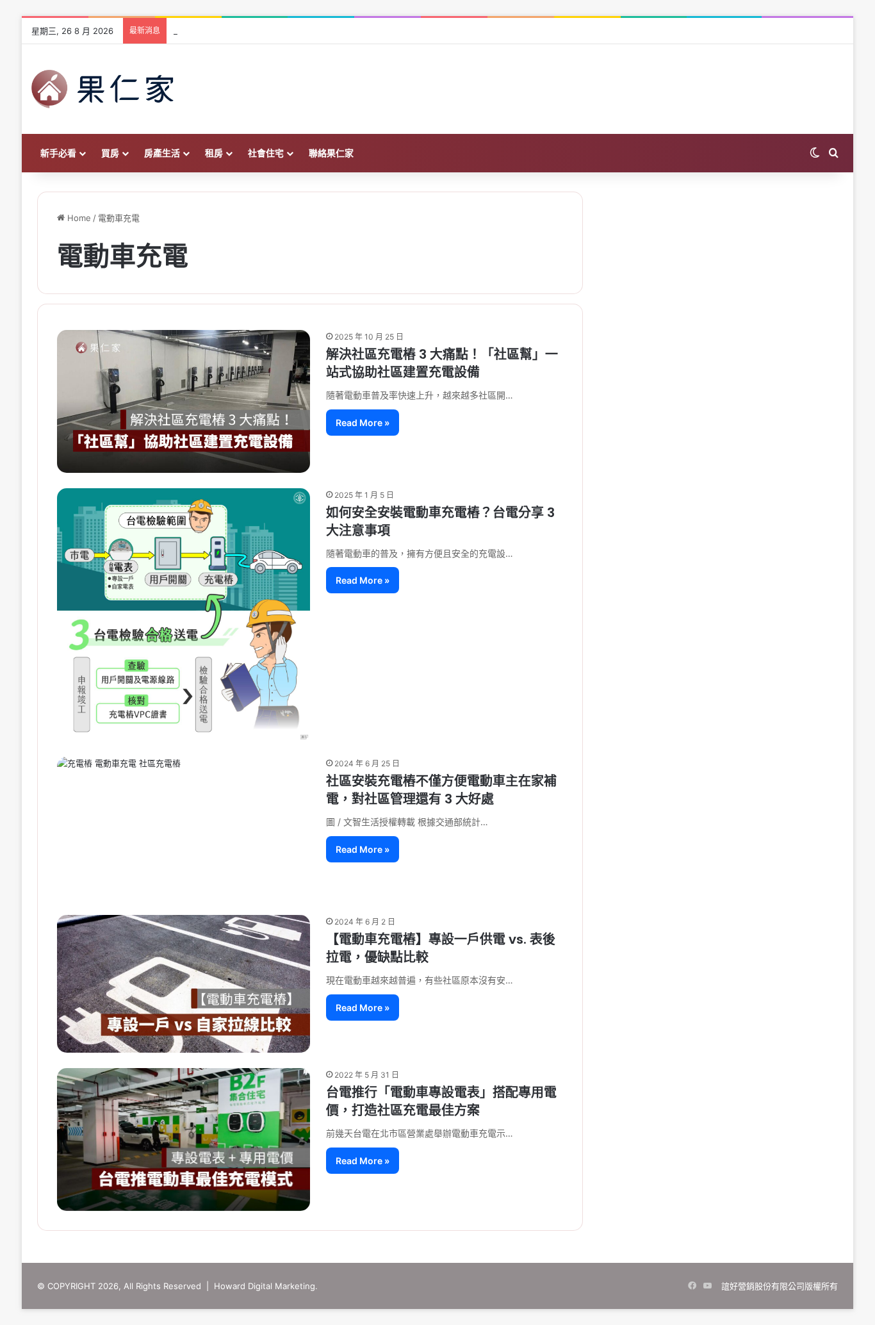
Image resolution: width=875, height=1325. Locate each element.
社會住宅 (266, 152)
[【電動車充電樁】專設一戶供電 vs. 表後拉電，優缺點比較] (183, 984)
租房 (214, 152)
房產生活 (162, 152)
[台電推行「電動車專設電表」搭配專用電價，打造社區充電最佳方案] (183, 1139)
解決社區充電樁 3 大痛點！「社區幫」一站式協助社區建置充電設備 (442, 363)
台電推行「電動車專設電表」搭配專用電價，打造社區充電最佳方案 (441, 1101)
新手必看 (58, 152)
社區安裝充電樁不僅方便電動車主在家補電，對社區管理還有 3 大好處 (441, 790)
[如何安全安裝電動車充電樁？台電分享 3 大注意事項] (183, 614)
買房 (110, 152)
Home (78, 218)
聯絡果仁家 (331, 152)
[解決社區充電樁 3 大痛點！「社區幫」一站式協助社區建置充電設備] (183, 401)
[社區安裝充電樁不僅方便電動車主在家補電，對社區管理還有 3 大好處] (183, 828)
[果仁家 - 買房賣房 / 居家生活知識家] (102, 89)
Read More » (362, 422)
